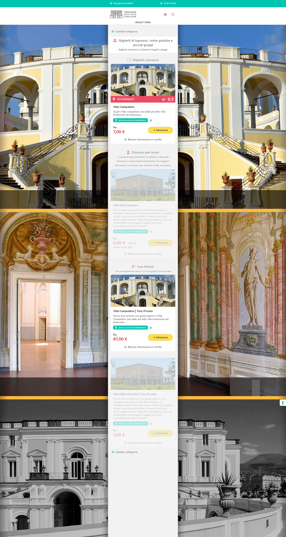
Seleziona (161, 130)
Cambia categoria (125, 31)
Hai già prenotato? (123, 3)
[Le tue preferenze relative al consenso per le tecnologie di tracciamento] (283, 403)
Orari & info (169, 3)
